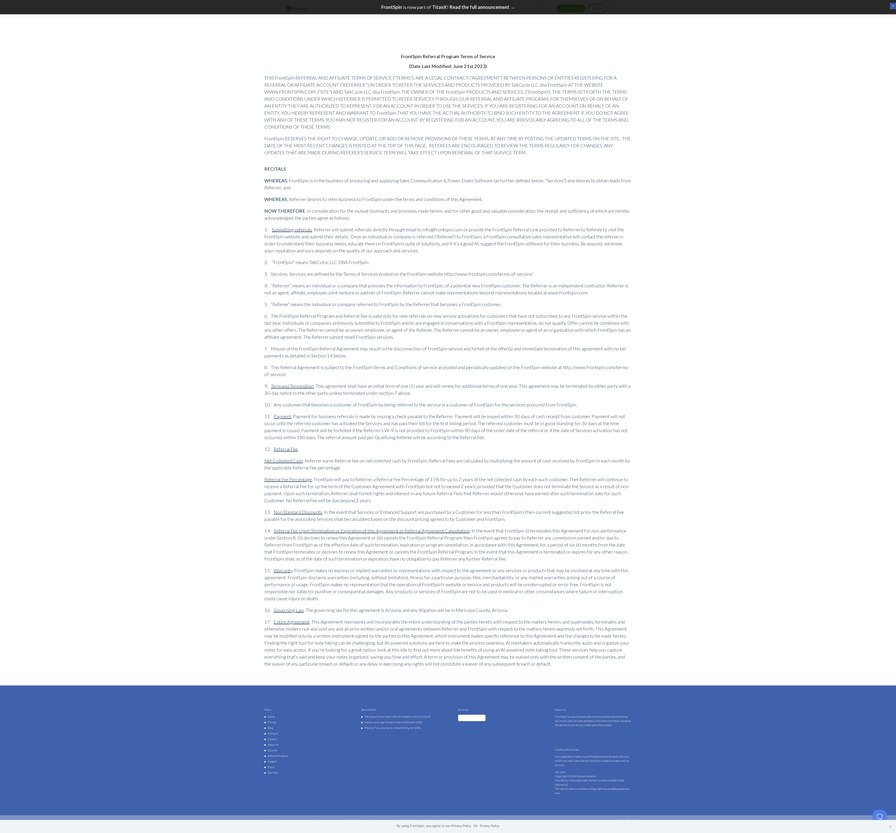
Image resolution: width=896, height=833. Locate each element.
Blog (270, 728)
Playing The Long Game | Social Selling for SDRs (392, 728)
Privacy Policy (489, 826)
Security (272, 750)
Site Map (273, 772)
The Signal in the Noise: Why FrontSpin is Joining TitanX (397, 716)
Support (272, 761)
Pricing (272, 722)
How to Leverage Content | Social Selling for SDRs (393, 722)
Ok (475, 826)
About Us (273, 744)
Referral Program (278, 756)
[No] (890, 826)
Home (271, 716)
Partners (273, 733)
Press (271, 767)
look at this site (392, 650)
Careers (272, 739)
